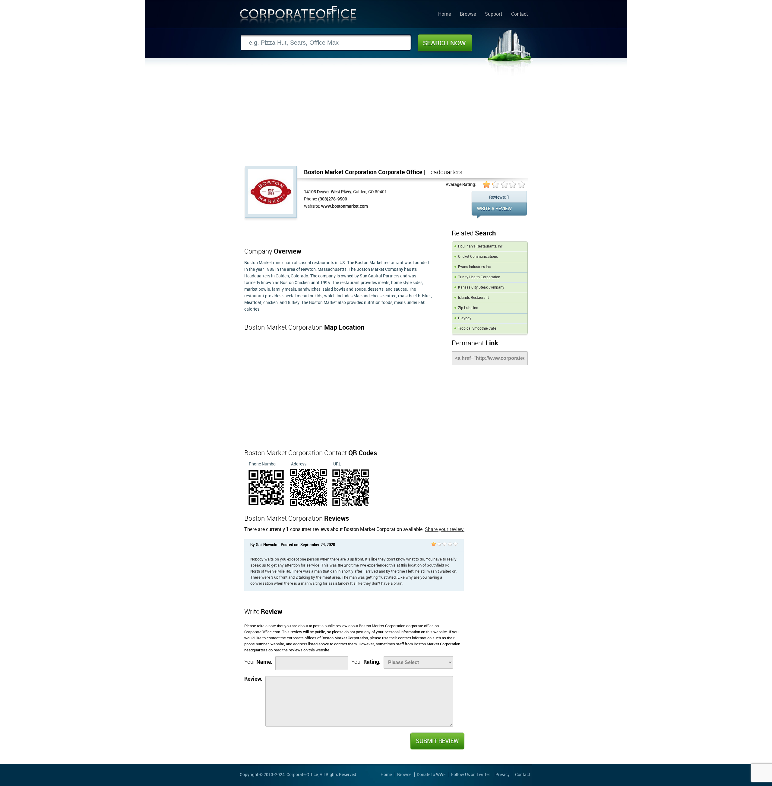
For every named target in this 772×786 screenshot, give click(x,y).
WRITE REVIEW (499, 211)
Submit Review (437, 741)
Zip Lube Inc (468, 308)
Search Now (445, 42)
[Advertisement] (386, 120)
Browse (468, 14)
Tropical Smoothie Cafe (477, 329)
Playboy (464, 318)
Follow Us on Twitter (470, 774)
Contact (519, 14)
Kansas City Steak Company (481, 287)
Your (258, 662)
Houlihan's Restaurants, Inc (480, 246)
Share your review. (444, 529)
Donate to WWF (431, 774)
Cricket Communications (478, 257)
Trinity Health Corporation (479, 277)
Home (444, 14)
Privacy (502, 774)
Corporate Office (298, 16)
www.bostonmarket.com (344, 206)
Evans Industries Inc (474, 267)
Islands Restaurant (473, 298)
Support (493, 14)
